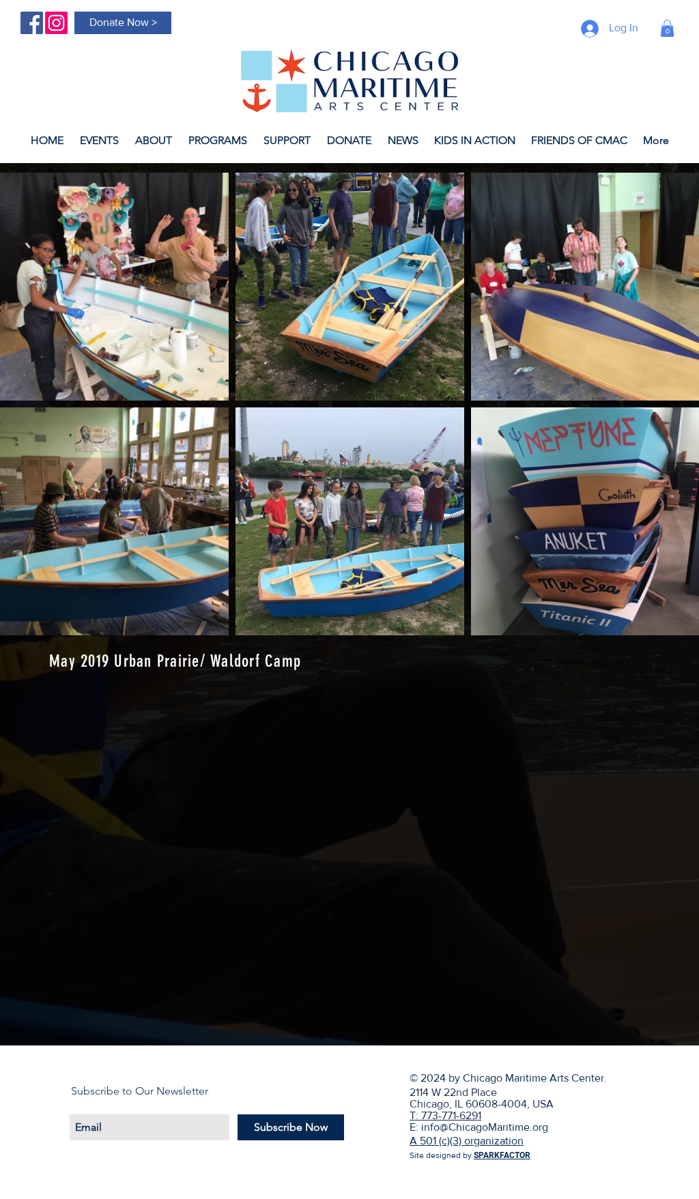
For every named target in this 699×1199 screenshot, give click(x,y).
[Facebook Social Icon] (31, 23)
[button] (667, 28)
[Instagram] (56, 23)
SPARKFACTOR (502, 1155)
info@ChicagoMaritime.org (484, 1127)
